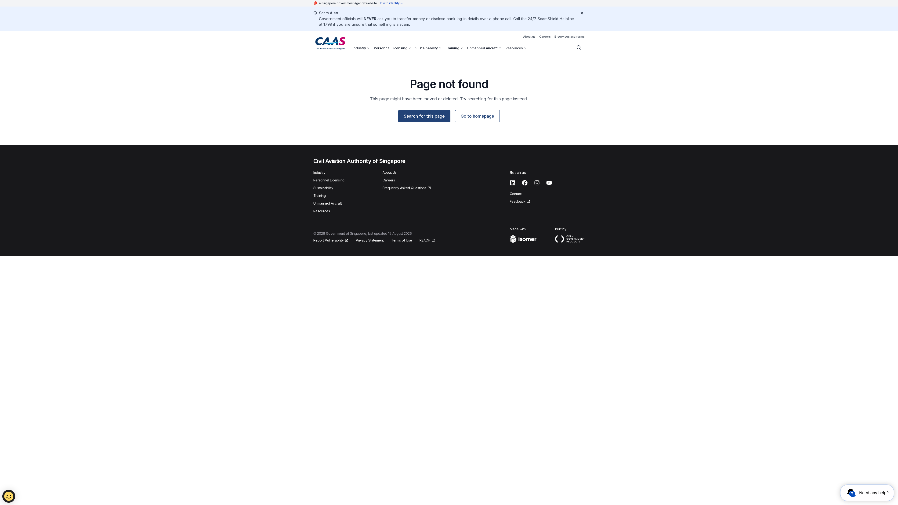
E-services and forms (569, 36)
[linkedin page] (512, 183)
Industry (319, 172)
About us (529, 36)
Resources (321, 211)
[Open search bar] (579, 47)
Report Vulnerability (328, 240)
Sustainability (323, 188)
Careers (545, 36)
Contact (516, 194)
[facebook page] (525, 183)
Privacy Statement (370, 240)
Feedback (517, 201)
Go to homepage (477, 116)
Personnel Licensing (328, 180)
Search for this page (424, 116)
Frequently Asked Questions (404, 188)
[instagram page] (537, 183)
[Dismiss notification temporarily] (581, 13)
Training (319, 196)
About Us (390, 172)
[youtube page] (549, 183)
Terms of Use (401, 240)
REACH (425, 240)
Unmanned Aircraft (327, 203)
